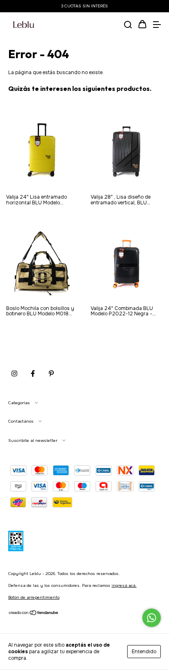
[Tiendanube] (33, 614)
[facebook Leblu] (33, 373)
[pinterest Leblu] (51, 373)
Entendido (144, 651)
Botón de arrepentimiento (33, 597)
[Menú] (157, 25)
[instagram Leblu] (14, 373)
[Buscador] (128, 25)
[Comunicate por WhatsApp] (151, 618)
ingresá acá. (124, 585)
